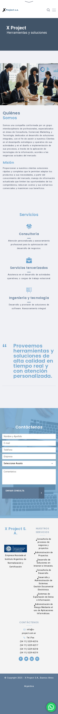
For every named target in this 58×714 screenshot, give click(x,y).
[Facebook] (21, 659)
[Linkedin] (32, 659)
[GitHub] (37, 659)
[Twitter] (26, 659)
